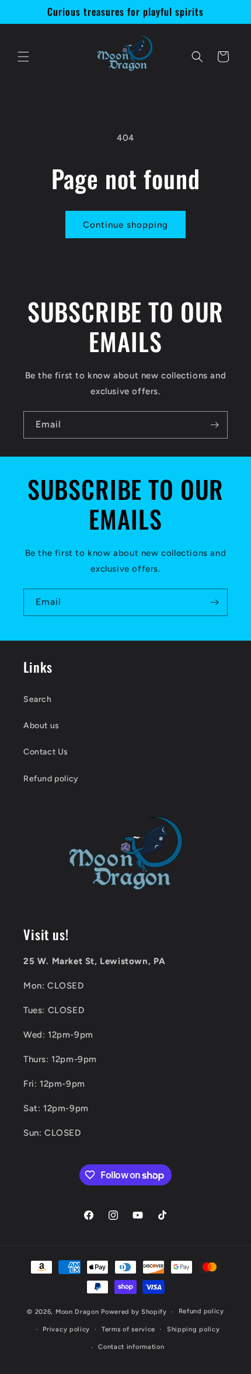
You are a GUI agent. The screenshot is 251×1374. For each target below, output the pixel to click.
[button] (23, 56)
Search (37, 699)
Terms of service (128, 1329)
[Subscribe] (214, 425)
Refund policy (51, 779)
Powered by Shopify (134, 1312)
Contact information (131, 1347)
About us (41, 726)
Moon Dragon (78, 1312)
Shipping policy (193, 1329)
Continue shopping (125, 225)
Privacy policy (66, 1329)
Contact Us (45, 752)
